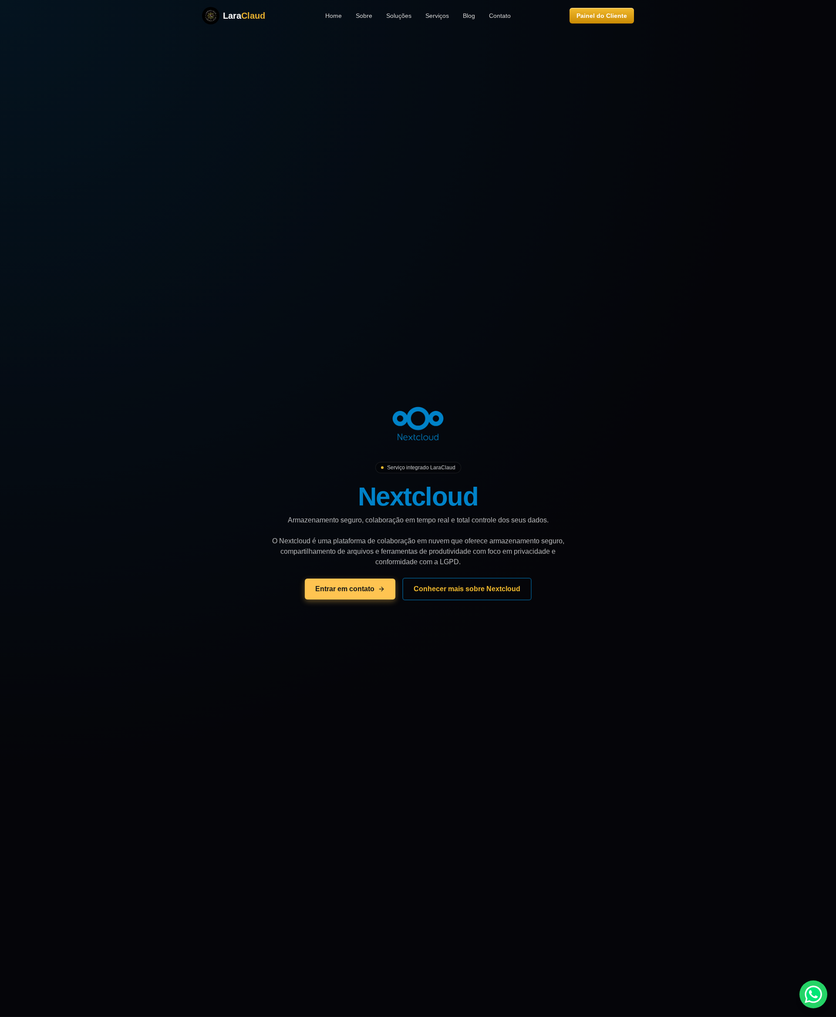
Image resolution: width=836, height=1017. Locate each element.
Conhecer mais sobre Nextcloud (467, 589)
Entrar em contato (344, 589)
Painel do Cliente (601, 15)
